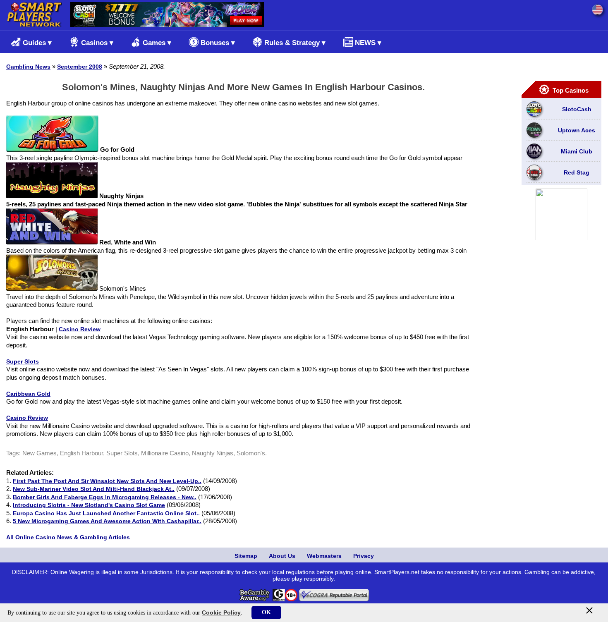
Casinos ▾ (97, 43)
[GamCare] (279, 599)
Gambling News (28, 66)
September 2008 (79, 66)
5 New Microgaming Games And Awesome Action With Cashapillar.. (107, 521)
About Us (282, 556)
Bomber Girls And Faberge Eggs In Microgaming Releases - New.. (104, 497)
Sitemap (246, 556)
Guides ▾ (37, 43)
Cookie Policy (221, 612)
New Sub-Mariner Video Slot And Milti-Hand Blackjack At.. (94, 489)
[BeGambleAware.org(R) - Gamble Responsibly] (255, 599)
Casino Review (80, 329)
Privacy (363, 556)
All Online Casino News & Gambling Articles (68, 537)
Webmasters (324, 556)
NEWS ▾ (368, 43)
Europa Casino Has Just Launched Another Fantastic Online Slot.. (106, 513)
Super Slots (22, 361)
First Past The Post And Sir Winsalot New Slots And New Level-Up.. (107, 481)
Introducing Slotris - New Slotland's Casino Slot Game (89, 505)
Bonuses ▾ (218, 43)
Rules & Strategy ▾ (295, 43)
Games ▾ (157, 43)
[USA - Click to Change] (597, 9)
